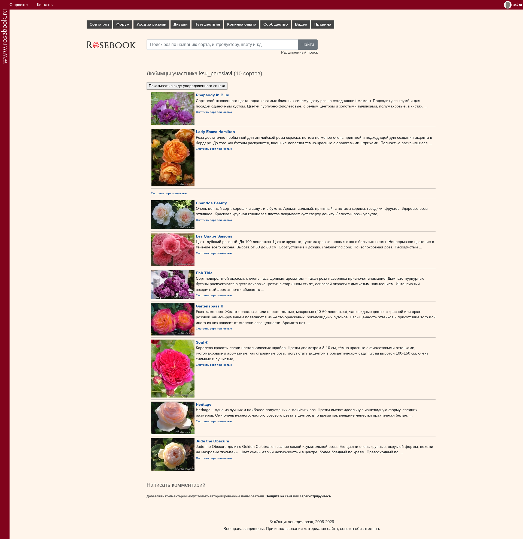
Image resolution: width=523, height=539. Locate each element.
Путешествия (207, 24)
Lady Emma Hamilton (215, 132)
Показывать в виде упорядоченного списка (187, 86)
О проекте (19, 5)
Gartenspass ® (209, 306)
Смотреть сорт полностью (214, 111)
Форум (122, 24)
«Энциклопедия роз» (293, 521)
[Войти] (508, 5)
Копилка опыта (241, 24)
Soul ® (202, 342)
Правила (322, 24)
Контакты (45, 5)
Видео (301, 24)
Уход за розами (151, 24)
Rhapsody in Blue (212, 95)
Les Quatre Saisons (214, 236)
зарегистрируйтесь (315, 496)
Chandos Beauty (211, 203)
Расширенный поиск (299, 52)
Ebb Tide (204, 273)
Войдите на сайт (279, 496)
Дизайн (180, 24)
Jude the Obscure (212, 441)
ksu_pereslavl (215, 73)
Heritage (203, 404)
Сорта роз (99, 24)
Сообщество (275, 24)
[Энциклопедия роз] (4, 37)
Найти (308, 44)
